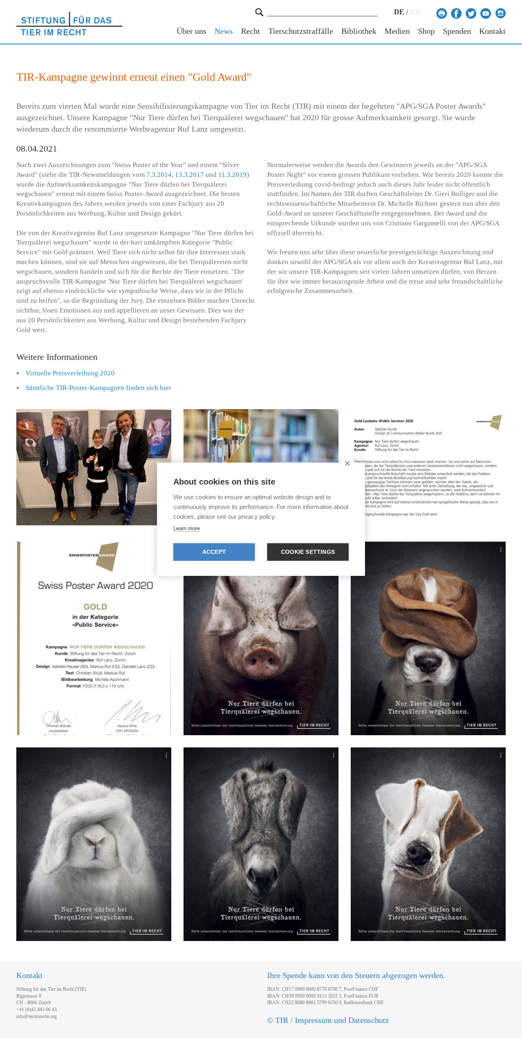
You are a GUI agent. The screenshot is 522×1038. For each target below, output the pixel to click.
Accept (214, 552)
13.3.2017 (189, 175)
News (224, 31)
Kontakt (492, 31)
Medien (397, 31)
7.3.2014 (159, 175)
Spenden (457, 31)
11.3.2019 (232, 175)
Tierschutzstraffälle (300, 31)
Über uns (191, 31)
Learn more (186, 528)
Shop (426, 31)
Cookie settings (308, 552)
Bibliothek (358, 31)
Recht (250, 31)
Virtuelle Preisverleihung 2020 (70, 373)
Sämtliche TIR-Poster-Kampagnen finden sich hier (98, 388)
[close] (347, 463)
